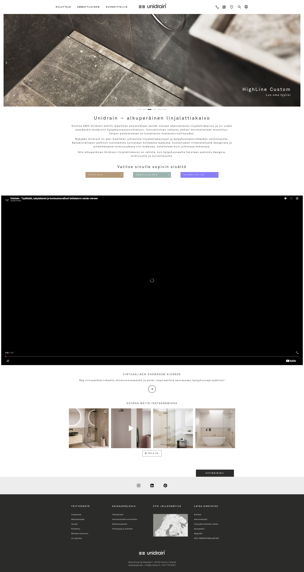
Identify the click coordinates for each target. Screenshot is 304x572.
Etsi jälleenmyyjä (167, 506)
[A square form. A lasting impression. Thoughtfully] (131, 428)
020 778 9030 (169, 565)
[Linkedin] (152, 485)
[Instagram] (139, 485)
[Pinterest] (165, 485)
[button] (66, 7)
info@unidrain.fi (152, 565)
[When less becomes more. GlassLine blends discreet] (173, 428)
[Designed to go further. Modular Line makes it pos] (215, 428)
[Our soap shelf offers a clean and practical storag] (89, 428)
